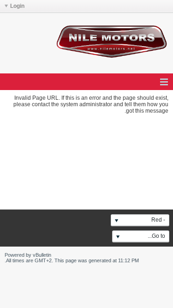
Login (17, 6)
